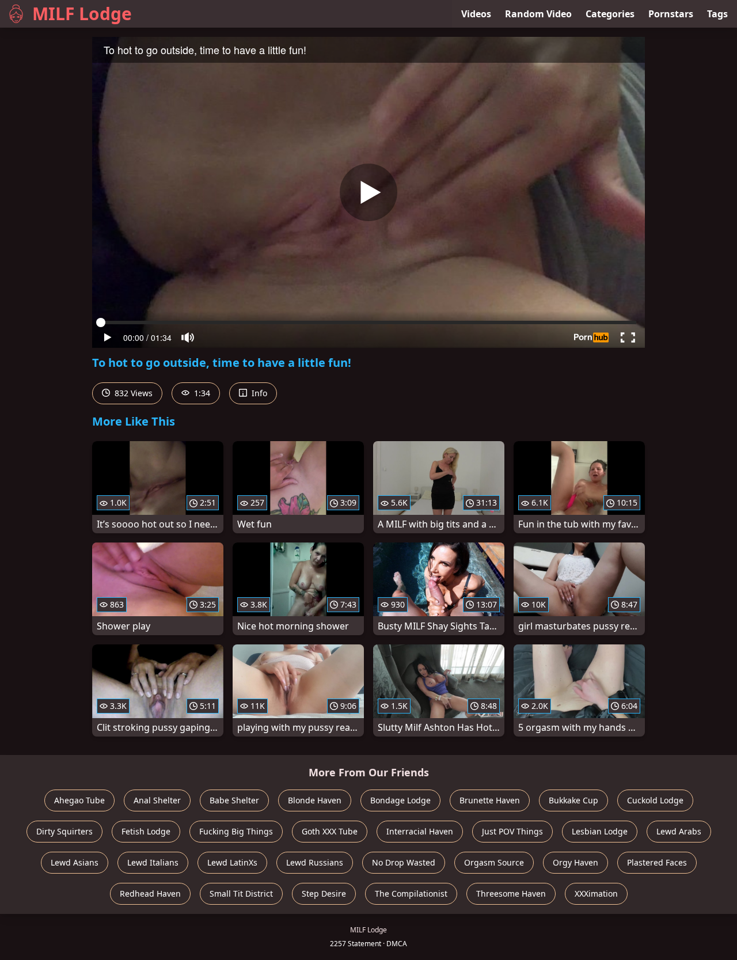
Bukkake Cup (573, 800)
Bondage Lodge (400, 800)
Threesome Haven (511, 893)
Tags (717, 13)
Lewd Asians (74, 862)
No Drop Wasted (403, 862)
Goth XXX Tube (330, 831)
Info (258, 393)
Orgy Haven (575, 862)
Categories (610, 13)
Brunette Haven (489, 800)
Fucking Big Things (236, 831)
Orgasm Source (494, 862)
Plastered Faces (657, 862)
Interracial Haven (419, 831)
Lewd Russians (314, 862)
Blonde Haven (314, 800)
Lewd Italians (152, 862)
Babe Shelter (234, 800)
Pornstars (670, 13)
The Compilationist (411, 893)
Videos (476, 13)
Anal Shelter (157, 800)
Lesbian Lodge (600, 831)
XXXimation (596, 893)
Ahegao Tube (79, 800)
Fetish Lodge (145, 831)
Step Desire (324, 893)
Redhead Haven (150, 893)
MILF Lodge (82, 13)
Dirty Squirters (64, 831)
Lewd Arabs (678, 831)
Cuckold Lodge (655, 800)
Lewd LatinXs (232, 862)
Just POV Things (512, 831)
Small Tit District (241, 893)
